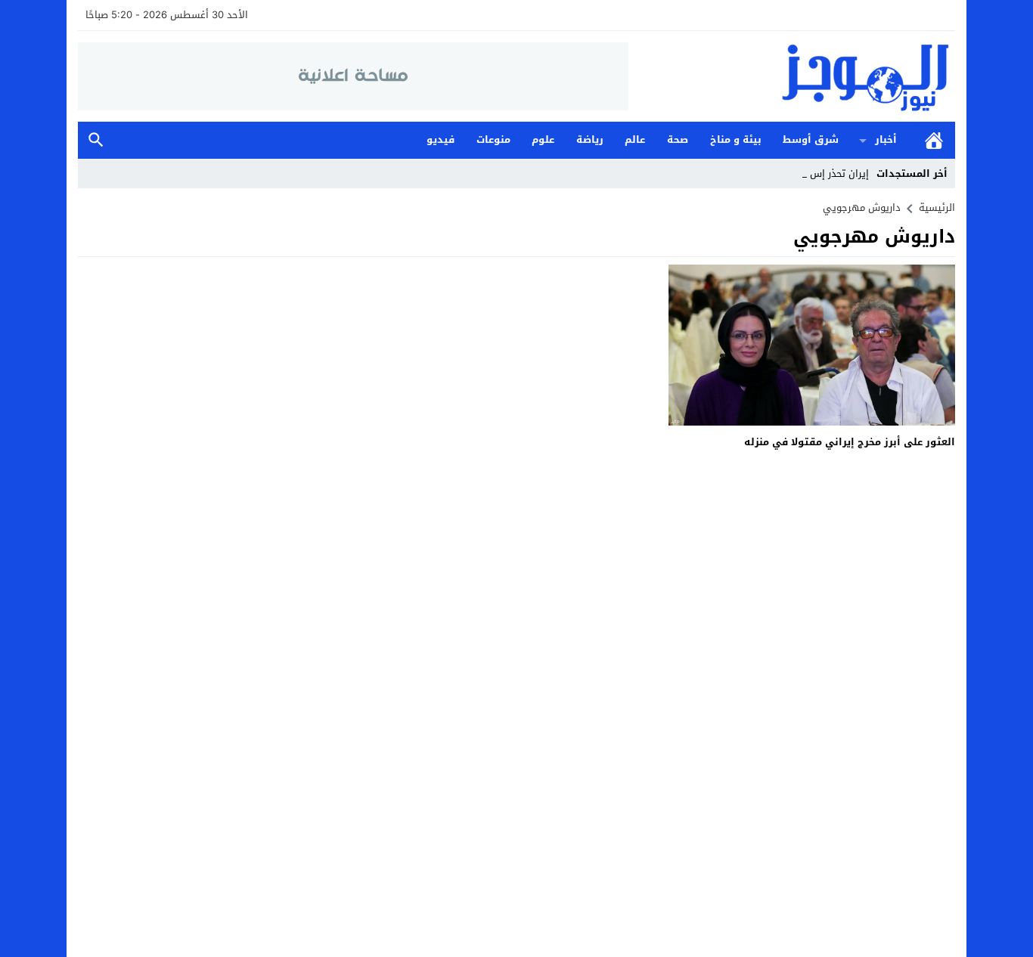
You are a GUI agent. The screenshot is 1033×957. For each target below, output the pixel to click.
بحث (96, 140)
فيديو (440, 139)
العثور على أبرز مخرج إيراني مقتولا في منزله (849, 441)
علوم (543, 139)
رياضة (589, 139)
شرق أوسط (811, 139)
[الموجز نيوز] (791, 76)
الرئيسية (934, 140)
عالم (635, 139)
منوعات (493, 139)
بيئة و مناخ (736, 139)
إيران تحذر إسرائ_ (831, 173)
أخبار (886, 139)
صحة (677, 139)
